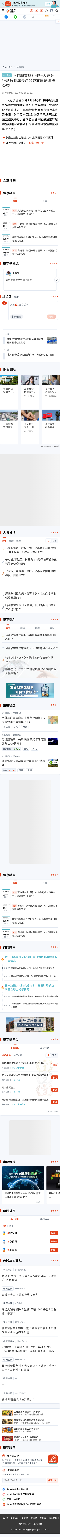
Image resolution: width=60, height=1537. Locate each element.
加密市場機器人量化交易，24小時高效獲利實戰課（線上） (34, 238)
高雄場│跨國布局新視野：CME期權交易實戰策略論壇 (35, 252)
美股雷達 (17, 735)
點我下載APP (36, 142)
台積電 (13, 1241)
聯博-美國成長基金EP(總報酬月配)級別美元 (23, 1063)
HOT (14, 210)
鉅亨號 (24, 1518)
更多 (54, 541)
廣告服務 (53, 1518)
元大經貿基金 (8, 1087)
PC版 (5, 1518)
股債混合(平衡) (18, 1104)
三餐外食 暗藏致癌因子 (29, 390)
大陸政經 (20, 67)
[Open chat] (54, 17)
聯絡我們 (37, 1523)
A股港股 (8, 67)
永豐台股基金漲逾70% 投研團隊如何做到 (29, 137)
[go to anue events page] (46, 10)
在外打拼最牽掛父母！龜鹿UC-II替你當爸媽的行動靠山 (50, 390)
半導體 (13, 1250)
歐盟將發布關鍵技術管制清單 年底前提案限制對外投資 (25, 340)
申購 (54, 1077)
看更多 (54, 193)
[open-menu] (3, 10)
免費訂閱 (52, 1480)
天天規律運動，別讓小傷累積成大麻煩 (29, 425)
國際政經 (17, 713)
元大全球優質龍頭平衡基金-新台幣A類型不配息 (25, 1099)
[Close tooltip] (51, 23)
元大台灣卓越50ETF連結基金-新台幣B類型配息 (25, 1075)
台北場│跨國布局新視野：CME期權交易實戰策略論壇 (35, 225)
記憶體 (13, 1233)
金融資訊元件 (24, 1523)
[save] (44, 17)
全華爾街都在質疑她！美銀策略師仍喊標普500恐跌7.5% (51, 425)
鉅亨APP (14, 1518)
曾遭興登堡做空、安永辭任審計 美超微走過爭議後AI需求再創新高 (8, 390)
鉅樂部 (34, 1518)
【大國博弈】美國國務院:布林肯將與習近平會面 (30, 354)
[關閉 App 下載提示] (2, 3)
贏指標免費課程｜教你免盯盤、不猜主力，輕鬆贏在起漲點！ (33, 212)
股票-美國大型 (18, 1067)
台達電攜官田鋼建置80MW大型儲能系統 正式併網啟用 (8, 425)
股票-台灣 (16, 1080)
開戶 (54, 1065)
